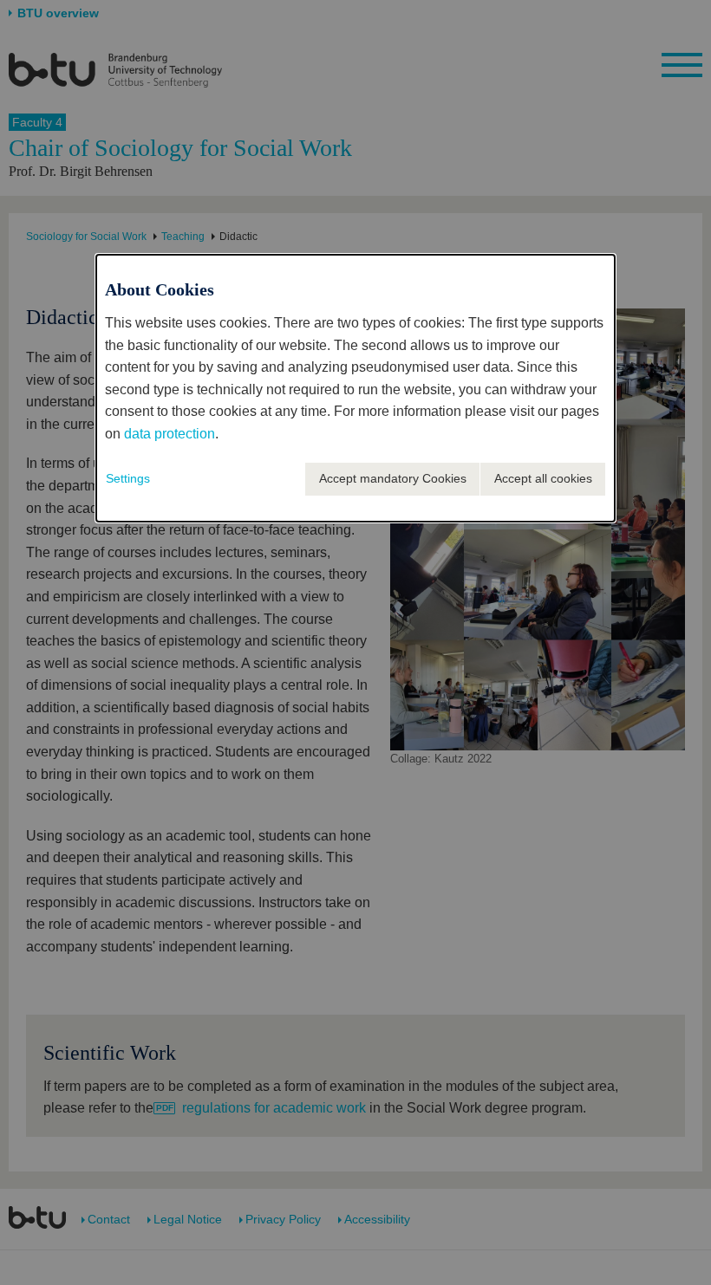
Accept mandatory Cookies (392, 478)
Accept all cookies (543, 478)
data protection (169, 433)
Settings (128, 478)
